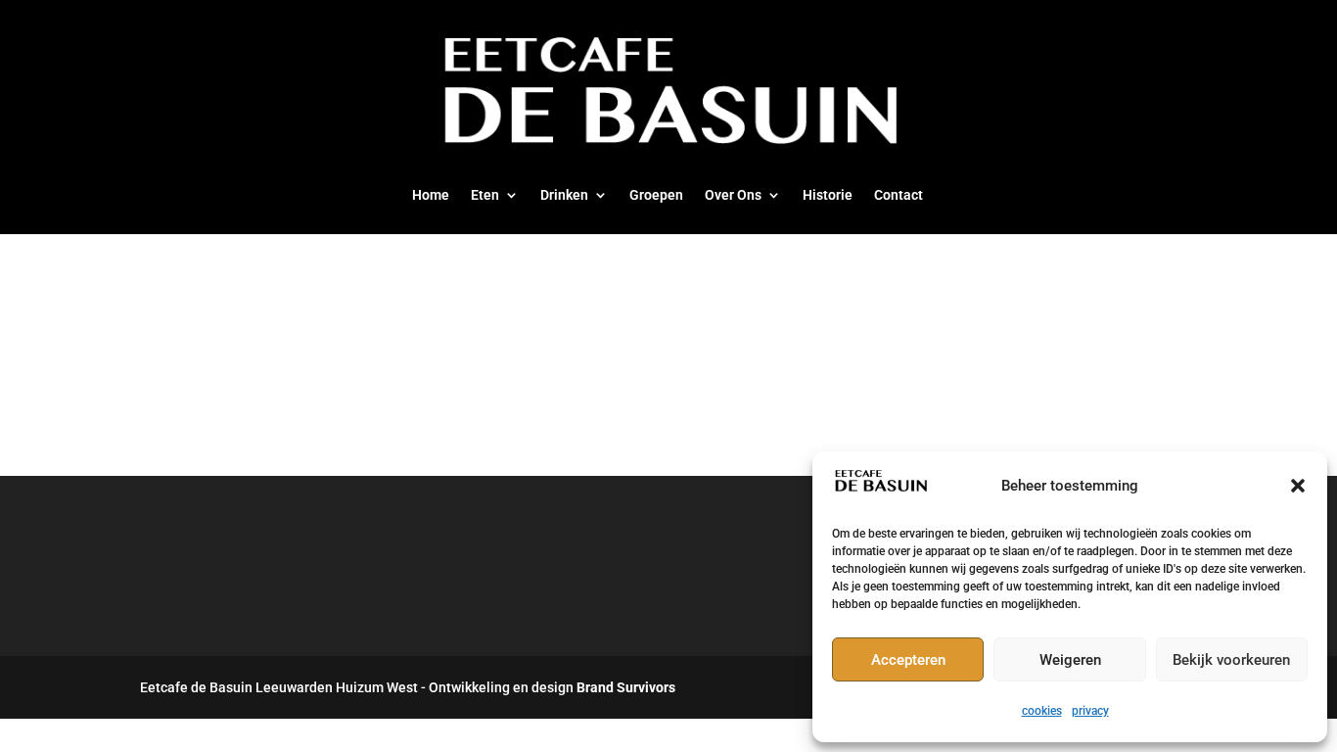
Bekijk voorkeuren (1231, 660)
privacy (1090, 711)
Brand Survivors (625, 687)
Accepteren (908, 660)
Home (430, 195)
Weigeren (1070, 660)
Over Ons (733, 195)
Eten (485, 195)
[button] (1298, 485)
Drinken (564, 195)
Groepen (656, 195)
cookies (1042, 711)
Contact (898, 195)
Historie (828, 195)
